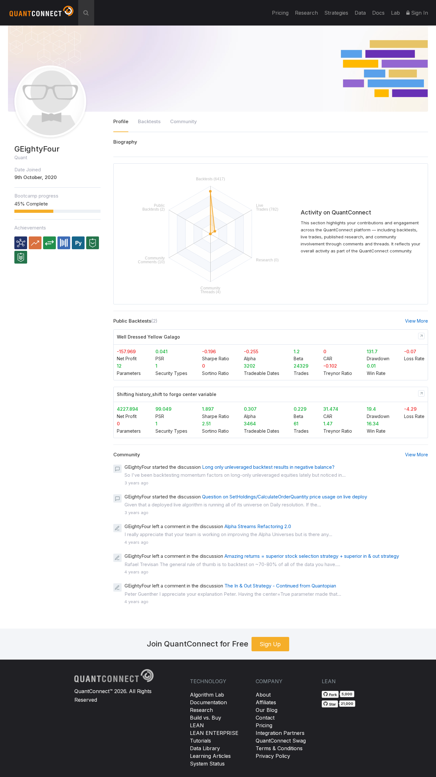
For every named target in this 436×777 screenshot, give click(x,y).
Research (306, 13)
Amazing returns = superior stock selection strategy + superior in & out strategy (311, 556)
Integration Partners (280, 733)
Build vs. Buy (205, 717)
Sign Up (270, 644)
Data (360, 13)
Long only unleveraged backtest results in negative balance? (268, 467)
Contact (265, 717)
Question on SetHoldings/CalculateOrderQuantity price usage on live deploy (284, 497)
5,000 (347, 694)
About (263, 694)
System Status (207, 763)
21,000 (347, 703)
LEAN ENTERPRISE (214, 733)
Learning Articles (210, 756)
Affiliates (266, 702)
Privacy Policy (273, 756)
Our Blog (266, 710)
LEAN (197, 725)
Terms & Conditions (279, 748)
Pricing (280, 13)
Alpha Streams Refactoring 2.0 (257, 526)
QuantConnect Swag (281, 740)
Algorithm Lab (207, 694)
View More (416, 321)
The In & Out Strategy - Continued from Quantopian (280, 586)
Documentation (208, 702)
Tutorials (200, 740)
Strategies (336, 13)
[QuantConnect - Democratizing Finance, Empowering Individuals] (41, 14)
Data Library (205, 748)
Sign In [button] (419, 13)
